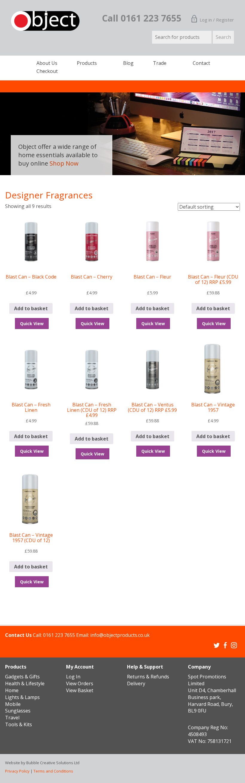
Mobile (13, 704)
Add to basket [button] (31, 308)
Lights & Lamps (22, 697)
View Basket (79, 690)
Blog (128, 63)
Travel (12, 717)
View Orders (79, 683)
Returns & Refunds (148, 676)
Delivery (136, 683)
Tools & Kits (18, 724)
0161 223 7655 (59, 635)
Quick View (32, 323)
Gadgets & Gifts (22, 676)
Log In (73, 676)
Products (87, 63)
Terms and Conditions (53, 771)
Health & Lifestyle (25, 683)
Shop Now (64, 163)
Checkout (47, 71)
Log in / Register (217, 20)
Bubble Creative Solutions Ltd (52, 762)
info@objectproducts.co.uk (120, 635)
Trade (159, 63)
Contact (201, 63)
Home (12, 690)
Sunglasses (17, 710)
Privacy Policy (17, 771)
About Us (46, 63)
